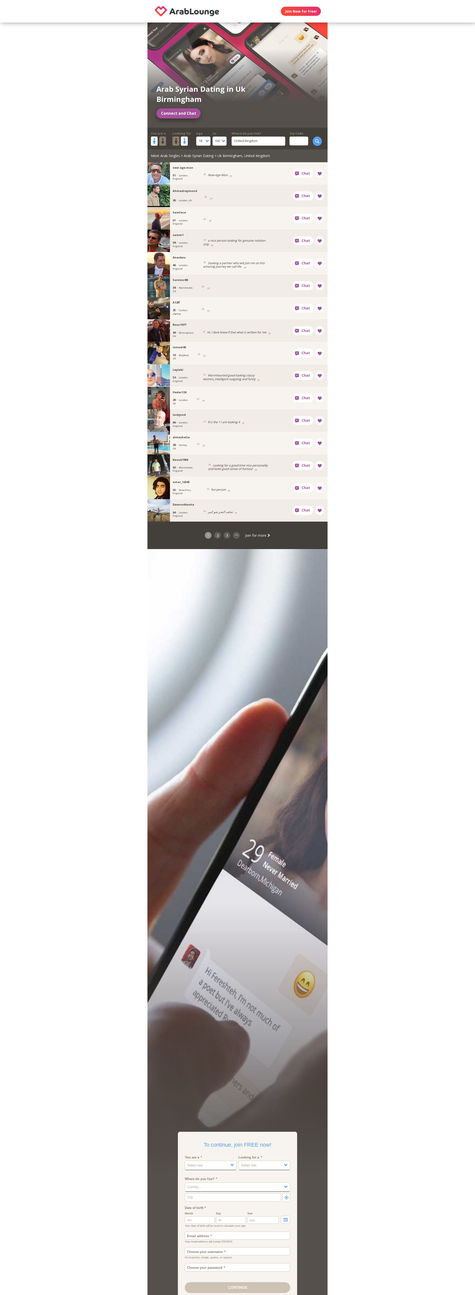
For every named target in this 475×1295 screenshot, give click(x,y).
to (214, 133)
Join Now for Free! (301, 11)
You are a (158, 133)
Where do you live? (246, 133)
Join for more (256, 535)
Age (199, 133)
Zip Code (296, 133)
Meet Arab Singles (165, 155)
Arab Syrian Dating (199, 155)
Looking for (181, 133)
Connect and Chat (178, 113)
